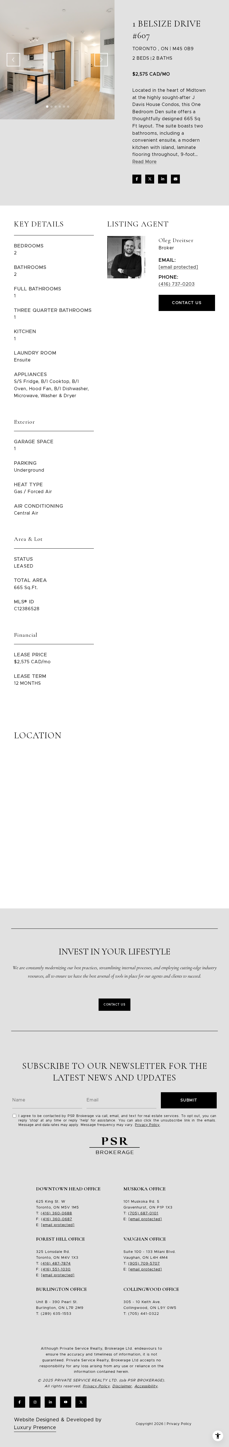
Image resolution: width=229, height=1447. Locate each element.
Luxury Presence (35, 1427)
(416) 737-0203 (177, 284)
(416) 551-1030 (56, 1269)
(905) (133, 1263)
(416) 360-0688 (56, 1213)
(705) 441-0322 (143, 1314)
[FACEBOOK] (19, 1402)
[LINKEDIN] (50, 1402)
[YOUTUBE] (65, 1402)
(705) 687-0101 (143, 1213)
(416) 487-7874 (56, 1263)
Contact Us (114, 1004)
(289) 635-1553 (56, 1314)
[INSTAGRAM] (34, 1402)
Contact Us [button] (187, 303)
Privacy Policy (147, 1125)
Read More (144, 162)
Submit (188, 1100)
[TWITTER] (81, 1402)
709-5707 (149, 1263)
